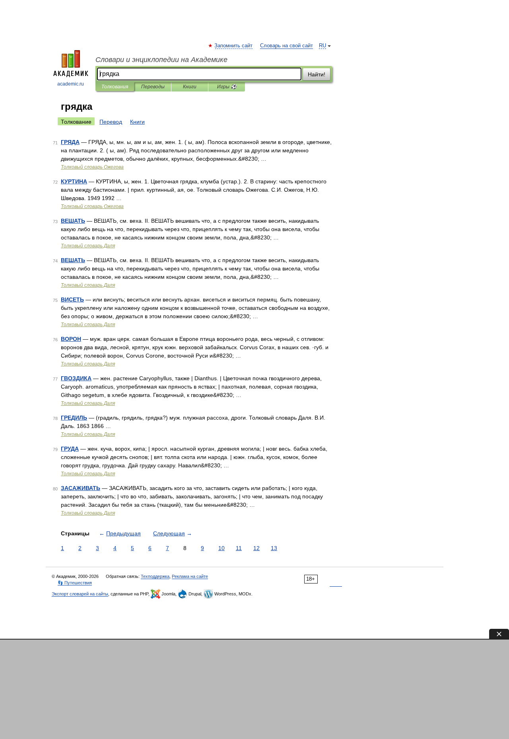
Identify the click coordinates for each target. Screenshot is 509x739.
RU (322, 46)
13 (274, 548)
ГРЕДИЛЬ (74, 417)
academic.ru (70, 84)
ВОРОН (71, 339)
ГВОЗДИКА (76, 378)
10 (221, 548)
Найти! (316, 74)
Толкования (114, 86)
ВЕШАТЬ (73, 221)
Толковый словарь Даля (88, 246)
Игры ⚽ (227, 86)
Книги (189, 86)
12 (256, 548)
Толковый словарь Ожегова (92, 167)
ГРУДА (70, 448)
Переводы (153, 86)
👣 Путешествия (75, 582)
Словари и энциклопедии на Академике (161, 60)
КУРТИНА (74, 181)
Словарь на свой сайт (286, 46)
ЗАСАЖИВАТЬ (80, 488)
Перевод (110, 122)
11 (239, 548)
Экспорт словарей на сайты (80, 593)
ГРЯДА (70, 142)
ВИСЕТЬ (72, 299)
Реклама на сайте (190, 576)
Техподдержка (155, 576)
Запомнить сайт (234, 46)
